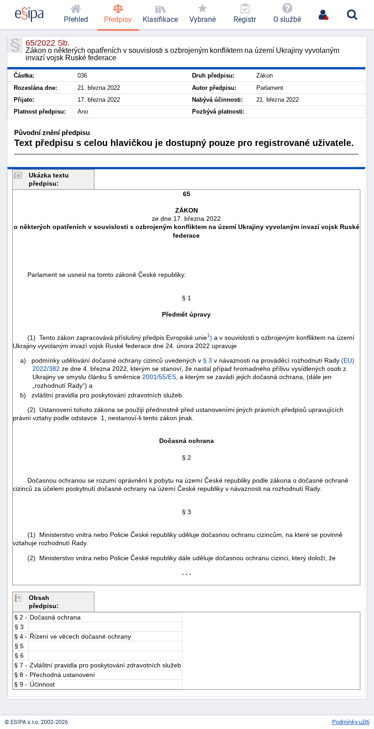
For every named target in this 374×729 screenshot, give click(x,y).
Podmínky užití (350, 722)
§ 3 (207, 360)
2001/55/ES (159, 376)
